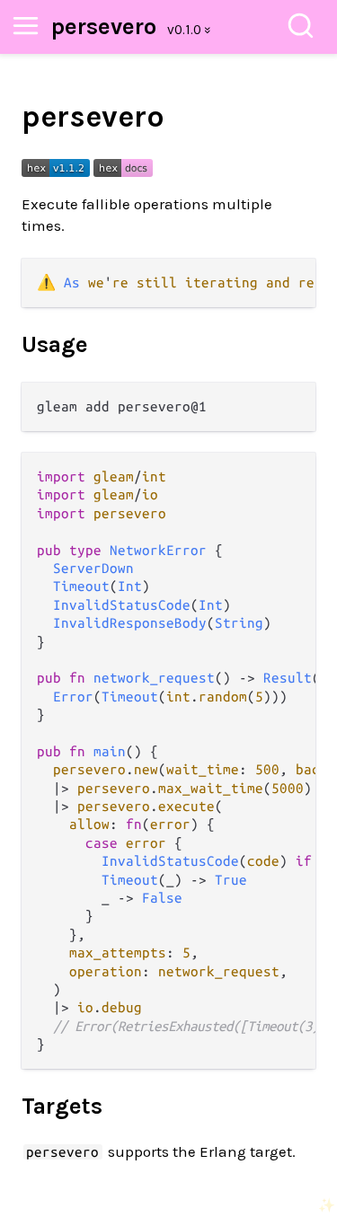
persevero (103, 26)
